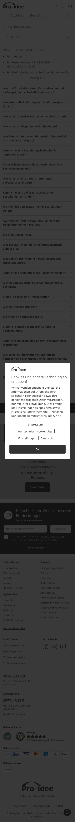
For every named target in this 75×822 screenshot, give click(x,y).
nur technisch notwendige (35, 431)
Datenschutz (49, 438)
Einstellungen (27, 438)
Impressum (35, 424)
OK (37, 449)
